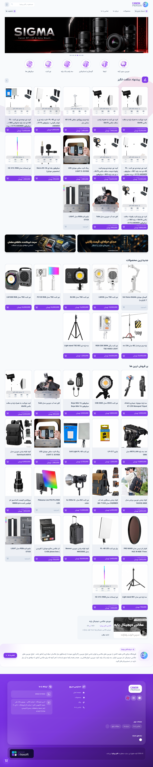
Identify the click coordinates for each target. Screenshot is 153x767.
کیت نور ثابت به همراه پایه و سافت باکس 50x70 (108, 121)
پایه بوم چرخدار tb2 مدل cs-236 (135, 345)
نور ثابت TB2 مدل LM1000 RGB (19, 297)
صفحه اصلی (77, 692)
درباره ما (116, 11)
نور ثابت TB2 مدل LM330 (108, 297)
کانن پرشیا (115, 753)
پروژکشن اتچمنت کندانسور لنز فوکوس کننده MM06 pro (20, 502)
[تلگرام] (139, 698)
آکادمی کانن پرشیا (105, 626)
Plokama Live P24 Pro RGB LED (49, 502)
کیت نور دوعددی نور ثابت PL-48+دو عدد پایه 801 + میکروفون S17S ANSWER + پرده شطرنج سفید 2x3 (135, 171)
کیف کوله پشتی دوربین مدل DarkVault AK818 (20, 453)
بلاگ (79, 702)
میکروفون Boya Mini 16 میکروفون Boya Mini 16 (80, 405)
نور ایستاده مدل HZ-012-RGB (19, 168)
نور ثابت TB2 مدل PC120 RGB (48, 297)
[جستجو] (12, 4)
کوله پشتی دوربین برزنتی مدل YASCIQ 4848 (136, 502)
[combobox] (22, 4)
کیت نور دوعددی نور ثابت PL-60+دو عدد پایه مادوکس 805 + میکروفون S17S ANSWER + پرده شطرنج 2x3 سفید (18, 122)
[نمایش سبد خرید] (6, 760)
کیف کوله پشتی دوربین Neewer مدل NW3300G (77, 550)
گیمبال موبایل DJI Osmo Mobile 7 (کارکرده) (135, 299)
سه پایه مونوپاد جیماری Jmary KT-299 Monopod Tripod (135, 405)
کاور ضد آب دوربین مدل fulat (107, 216)
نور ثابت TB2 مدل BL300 (79, 297)
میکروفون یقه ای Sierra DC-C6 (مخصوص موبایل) (48, 170)
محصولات (126, 11)
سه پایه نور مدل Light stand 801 (134, 597)
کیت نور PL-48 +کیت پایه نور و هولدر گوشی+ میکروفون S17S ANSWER (48, 122)
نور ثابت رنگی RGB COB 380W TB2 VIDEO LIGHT (107, 347)
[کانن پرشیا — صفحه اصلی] (140, 4)
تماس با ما (104, 11)
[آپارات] (127, 698)
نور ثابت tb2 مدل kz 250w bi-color (77, 502)
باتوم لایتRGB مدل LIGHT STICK (79, 218)
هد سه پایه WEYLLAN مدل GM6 (136, 453)
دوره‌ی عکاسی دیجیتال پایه (100, 621)
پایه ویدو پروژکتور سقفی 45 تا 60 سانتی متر (77, 121)
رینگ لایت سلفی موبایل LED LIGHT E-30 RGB (78, 170)
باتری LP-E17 (113, 451)
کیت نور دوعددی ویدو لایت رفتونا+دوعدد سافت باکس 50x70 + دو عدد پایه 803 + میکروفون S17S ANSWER (106, 171)
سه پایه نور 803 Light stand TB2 (76, 345)
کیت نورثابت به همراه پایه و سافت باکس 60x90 (134, 121)
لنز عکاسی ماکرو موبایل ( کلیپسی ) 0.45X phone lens (48, 550)
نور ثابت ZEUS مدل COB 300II (106, 403)
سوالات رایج (115, 726)
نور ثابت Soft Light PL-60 (79, 451)
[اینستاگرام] (133, 698)
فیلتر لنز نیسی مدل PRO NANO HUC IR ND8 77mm (135, 550)
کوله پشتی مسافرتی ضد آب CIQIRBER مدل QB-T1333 (107, 502)
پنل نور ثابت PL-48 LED (109, 548)
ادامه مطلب (105, 635)
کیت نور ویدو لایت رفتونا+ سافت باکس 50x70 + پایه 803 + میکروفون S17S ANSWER (135, 219)
